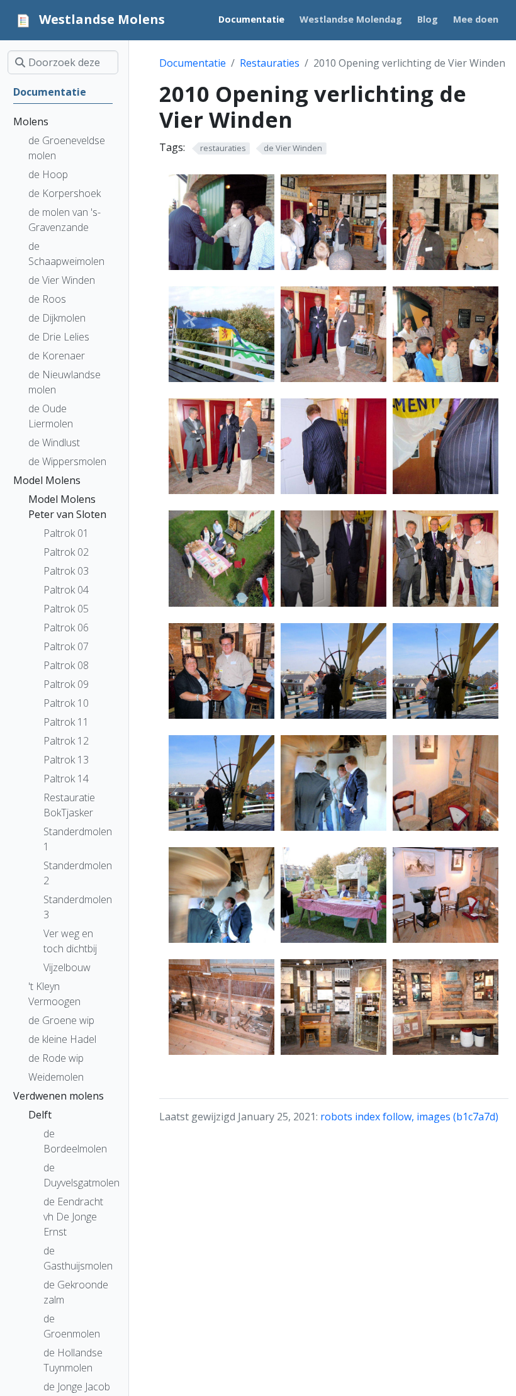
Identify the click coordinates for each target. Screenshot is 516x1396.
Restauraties (270, 63)
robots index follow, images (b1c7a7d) (409, 1116)
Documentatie (192, 63)
